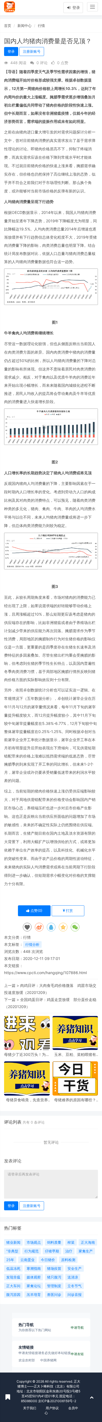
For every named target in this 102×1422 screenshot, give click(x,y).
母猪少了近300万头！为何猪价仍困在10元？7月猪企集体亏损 (27, 1054)
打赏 (69, 910)
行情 (41, 25)
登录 (75, 7)
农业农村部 (26, 1360)
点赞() (35, 910)
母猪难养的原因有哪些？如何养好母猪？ (75, 1100)
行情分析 (32, 944)
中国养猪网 (48, 1360)
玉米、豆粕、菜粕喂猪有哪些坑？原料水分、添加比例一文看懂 (75, 1054)
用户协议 (52, 1408)
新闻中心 (24, 25)
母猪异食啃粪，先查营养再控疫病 (27, 1100)
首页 (7, 25)
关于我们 (29, 1408)
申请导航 (77, 1328)
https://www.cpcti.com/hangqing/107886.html (45, 972)
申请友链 (77, 1354)
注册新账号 (32, 51)
